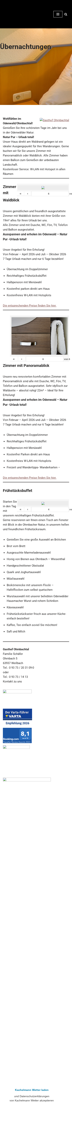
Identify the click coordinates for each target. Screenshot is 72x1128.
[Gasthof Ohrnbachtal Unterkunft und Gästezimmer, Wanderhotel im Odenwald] (14, 14)
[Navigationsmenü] (57, 14)
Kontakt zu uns (12, 681)
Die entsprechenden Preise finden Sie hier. (29, 305)
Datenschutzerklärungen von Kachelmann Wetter (31, 1120)
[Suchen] (65, 14)
